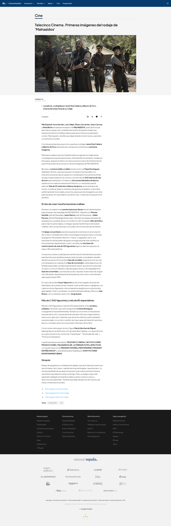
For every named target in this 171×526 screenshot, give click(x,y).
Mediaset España (43, 421)
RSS (124, 500)
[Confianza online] (85, 518)
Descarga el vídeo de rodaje (56, 397)
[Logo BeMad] (48, 483)
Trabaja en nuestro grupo (96, 424)
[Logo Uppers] (73, 483)
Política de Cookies (103, 500)
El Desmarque (118, 432)
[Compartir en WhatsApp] (88, 117)
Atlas (38, 440)
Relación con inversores (96, 432)
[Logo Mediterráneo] (110, 490)
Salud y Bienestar (68, 436)
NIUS (114, 428)
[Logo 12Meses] (122, 483)
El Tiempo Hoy (67, 424)
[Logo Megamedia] (86, 509)
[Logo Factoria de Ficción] (73, 476)
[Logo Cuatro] (98, 469)
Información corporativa (60, 500)
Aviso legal (49, 500)
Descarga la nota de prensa (56, 389)
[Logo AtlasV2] (60, 491)
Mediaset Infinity (119, 421)
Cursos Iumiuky (68, 432)
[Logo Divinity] (122, 469)
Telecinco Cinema (43, 436)
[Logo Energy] (122, 476)
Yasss (115, 444)
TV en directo (92, 421)
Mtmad (115, 440)
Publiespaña (41, 424)
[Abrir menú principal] (168, 3)
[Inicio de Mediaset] (4, 3)
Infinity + (40, 432)
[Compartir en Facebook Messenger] (96, 117)
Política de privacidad (74, 500)
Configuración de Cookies (89, 500)
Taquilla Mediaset (68, 421)
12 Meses (40, 448)
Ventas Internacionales (45, 428)
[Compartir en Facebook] (101, 117)
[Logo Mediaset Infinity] (48, 469)
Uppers (115, 436)
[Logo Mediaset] (85, 461)
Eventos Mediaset (69, 428)
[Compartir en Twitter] (92, 117)
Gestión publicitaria (116, 500)
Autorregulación (93, 436)
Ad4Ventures (41, 444)
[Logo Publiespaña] (85, 490)
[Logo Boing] (98, 476)
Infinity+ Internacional (121, 424)
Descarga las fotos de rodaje (57, 393)
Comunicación (15, 3)
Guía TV (90, 428)
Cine (39, 15)
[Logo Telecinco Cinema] (98, 484)
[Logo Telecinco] (73, 469)
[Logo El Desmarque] (48, 476)
